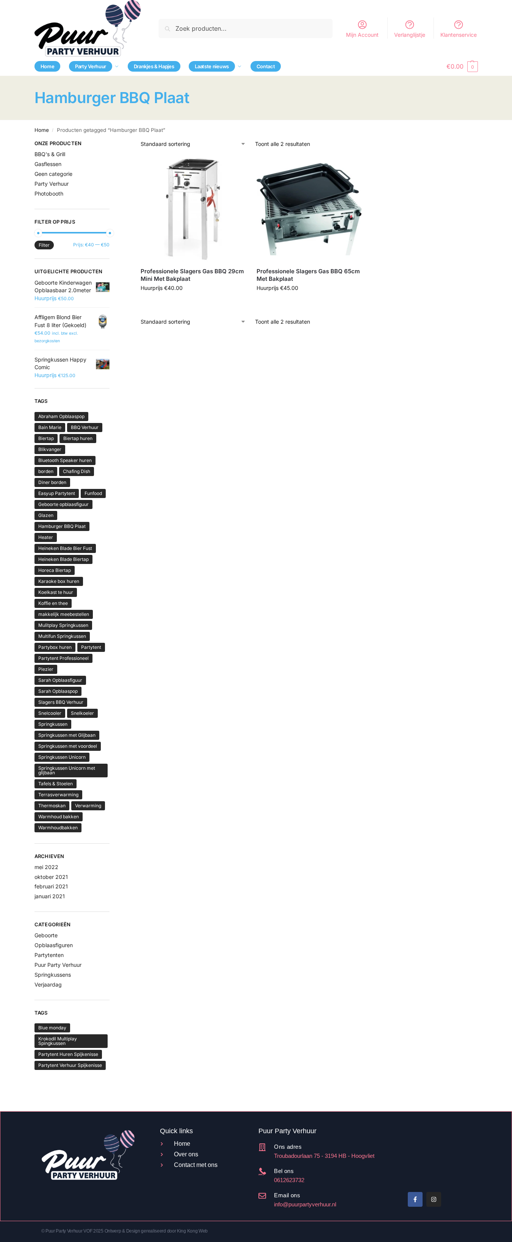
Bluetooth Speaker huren (65, 460)
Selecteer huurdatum (193, 304)
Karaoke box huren (58, 581)
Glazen (45, 515)
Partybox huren (55, 647)
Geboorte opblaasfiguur (63, 504)
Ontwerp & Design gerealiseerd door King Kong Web (156, 1231)
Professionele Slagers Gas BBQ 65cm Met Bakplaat (308, 275)
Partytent (91, 647)
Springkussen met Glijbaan (67, 735)
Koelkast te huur (55, 592)
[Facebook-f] (415, 1199)
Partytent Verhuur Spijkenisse (70, 1065)
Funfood (93, 493)
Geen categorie (53, 174)
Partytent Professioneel (63, 658)
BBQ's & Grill (49, 154)
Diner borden (52, 482)
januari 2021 (49, 896)
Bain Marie (49, 427)
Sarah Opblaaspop (58, 691)
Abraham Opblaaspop (61, 416)
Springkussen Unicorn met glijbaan (66, 770)
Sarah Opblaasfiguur (60, 680)
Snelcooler (49, 713)
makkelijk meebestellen (63, 614)
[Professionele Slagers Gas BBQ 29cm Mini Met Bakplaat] (193, 209)
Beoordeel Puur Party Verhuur (407, 1158)
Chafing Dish (76, 471)
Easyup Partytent (56, 493)
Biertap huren (77, 438)
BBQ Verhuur (85, 427)
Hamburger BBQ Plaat (62, 526)
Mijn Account (362, 34)
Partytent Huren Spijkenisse (68, 1054)
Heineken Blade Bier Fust (65, 548)
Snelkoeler (82, 713)
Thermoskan (52, 805)
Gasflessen (47, 164)
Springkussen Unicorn (62, 757)
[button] (462, 66)
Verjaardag (48, 984)
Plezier (45, 669)
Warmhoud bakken (58, 816)
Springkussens (52, 974)
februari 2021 (51, 886)
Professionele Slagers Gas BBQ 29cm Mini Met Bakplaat (192, 275)
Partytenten (49, 955)
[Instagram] (433, 1199)
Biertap (46, 438)
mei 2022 (46, 867)
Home (41, 130)
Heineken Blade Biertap (63, 559)
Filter (44, 245)
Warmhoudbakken (58, 827)
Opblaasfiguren (53, 945)
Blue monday (52, 1028)
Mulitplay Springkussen (63, 625)
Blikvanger (49, 449)
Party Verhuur (51, 183)
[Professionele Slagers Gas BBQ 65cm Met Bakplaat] (309, 209)
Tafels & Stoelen (55, 783)
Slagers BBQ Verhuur (60, 702)
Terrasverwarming (58, 794)
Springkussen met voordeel (67, 746)
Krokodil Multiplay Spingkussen (57, 1041)
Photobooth (48, 193)
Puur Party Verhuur (57, 965)
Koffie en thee (53, 603)
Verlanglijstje (409, 34)
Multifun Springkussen (62, 636)
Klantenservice (458, 34)
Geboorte (46, 935)
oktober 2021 (51, 877)
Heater (45, 537)
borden (45, 471)
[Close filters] (112, 144)
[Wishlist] (234, 168)
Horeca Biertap (54, 570)
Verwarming (88, 805)
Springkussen (52, 724)
